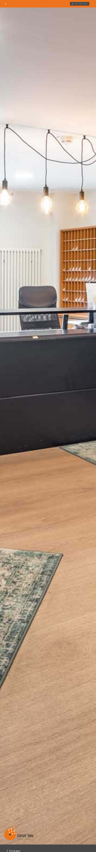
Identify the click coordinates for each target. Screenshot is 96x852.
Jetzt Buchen (80, 3)
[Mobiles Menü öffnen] (5, 3)
